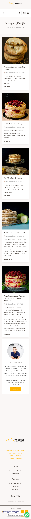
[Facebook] (22, 511)
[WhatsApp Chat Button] (26, 514)
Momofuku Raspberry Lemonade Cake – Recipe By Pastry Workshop (14, 298)
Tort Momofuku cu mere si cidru (15, 233)
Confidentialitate (15, 453)
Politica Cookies (15, 456)
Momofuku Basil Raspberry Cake (15, 124)
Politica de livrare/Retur (15, 450)
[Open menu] (28, 13)
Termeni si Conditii (15, 458)
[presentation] (15, 50)
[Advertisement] (15, 411)
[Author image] (5, 73)
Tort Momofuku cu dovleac (13, 178)
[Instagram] (26, 511)
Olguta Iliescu (12, 73)
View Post (8, 87)
